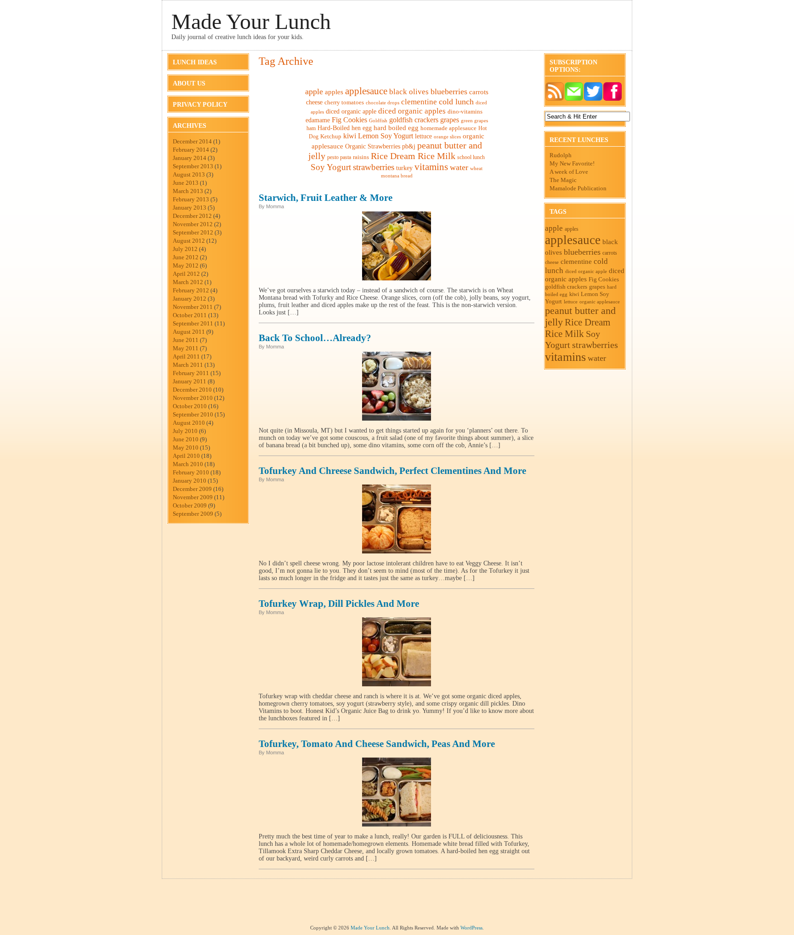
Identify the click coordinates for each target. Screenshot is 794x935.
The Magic (563, 180)
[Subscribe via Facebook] (612, 99)
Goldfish (378, 120)
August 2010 (189, 422)
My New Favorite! (572, 163)
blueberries (449, 91)
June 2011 (185, 339)
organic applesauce (599, 301)
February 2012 (191, 290)
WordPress (471, 927)
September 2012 (193, 232)
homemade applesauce (448, 128)
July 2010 (185, 431)
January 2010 (189, 480)
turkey (404, 168)
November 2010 (193, 397)
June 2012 (185, 257)
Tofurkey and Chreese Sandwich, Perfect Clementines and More (392, 470)
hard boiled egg (396, 127)
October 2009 (190, 505)
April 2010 (186, 455)
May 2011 (185, 348)
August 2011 (189, 331)
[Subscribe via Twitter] (593, 99)
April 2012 (186, 273)
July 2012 (185, 248)
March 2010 (188, 464)
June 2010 (185, 439)
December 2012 (192, 215)
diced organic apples (412, 111)
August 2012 (189, 240)
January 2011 (189, 381)
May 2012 (185, 265)
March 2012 (188, 282)
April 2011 (186, 356)
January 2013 (189, 207)
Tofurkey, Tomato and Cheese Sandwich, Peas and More (377, 743)
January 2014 (189, 157)
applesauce (366, 91)
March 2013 (188, 191)
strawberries (373, 167)
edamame (318, 120)
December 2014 (192, 141)
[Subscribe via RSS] (554, 99)
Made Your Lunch (251, 21)
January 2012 (189, 298)
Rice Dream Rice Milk (413, 156)
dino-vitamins (465, 111)
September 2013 (193, 166)
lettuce (423, 136)
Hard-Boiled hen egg (345, 128)
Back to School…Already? (315, 337)
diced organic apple (351, 111)
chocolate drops (382, 102)
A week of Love (569, 171)
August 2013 (189, 174)
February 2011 (191, 373)
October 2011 (190, 315)
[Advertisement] (397, 904)
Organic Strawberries (372, 146)
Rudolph (561, 155)
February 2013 (191, 199)
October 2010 (190, 406)
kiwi (349, 136)
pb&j (408, 146)
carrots (478, 92)
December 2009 (192, 488)
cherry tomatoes (344, 102)
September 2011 (193, 323)
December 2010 (192, 389)
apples (334, 92)
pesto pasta (339, 157)
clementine (419, 101)
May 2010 (185, 447)
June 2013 (185, 182)
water (459, 167)
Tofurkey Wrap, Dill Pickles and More (339, 603)
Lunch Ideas (195, 62)
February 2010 (191, 472)
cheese (314, 102)
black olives (409, 91)
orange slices (447, 136)
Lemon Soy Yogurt (385, 136)
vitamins (431, 166)
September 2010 (193, 414)
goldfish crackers (413, 120)
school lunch (471, 157)
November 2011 (193, 306)
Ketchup (330, 136)
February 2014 (191, 149)
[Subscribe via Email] (574, 99)
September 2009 (193, 513)
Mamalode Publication (578, 188)
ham (311, 128)
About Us (189, 83)
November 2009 (193, 497)
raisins (361, 157)
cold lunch (456, 101)
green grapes (474, 120)
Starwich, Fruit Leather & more (325, 197)
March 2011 (188, 364)
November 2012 (193, 224)
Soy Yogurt (331, 167)
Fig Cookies (349, 120)
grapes (449, 120)
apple (314, 91)
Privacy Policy (200, 104)
